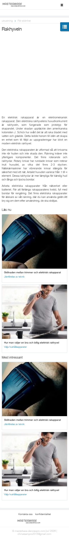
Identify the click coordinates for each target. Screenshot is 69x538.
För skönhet (24, 20)
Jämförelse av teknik (14, 276)
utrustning (7, 20)
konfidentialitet (43, 514)
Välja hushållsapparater (15, 347)
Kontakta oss (25, 514)
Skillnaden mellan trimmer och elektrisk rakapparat (32, 272)
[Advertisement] (34, 68)
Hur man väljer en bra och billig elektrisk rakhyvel (31, 342)
